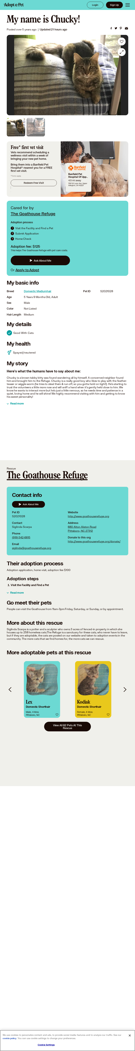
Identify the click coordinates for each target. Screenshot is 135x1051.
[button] (42, 689)
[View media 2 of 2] (36, 127)
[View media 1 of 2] (16, 127)
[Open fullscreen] (122, 52)
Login (95, 4)
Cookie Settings (46, 1045)
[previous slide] (10, 689)
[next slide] (124, 689)
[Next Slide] (123, 75)
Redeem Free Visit (34, 182)
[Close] (129, 1035)
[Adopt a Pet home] (14, 5)
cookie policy (9, 1038)
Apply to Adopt (27, 270)
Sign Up (114, 4)
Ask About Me (42, 260)
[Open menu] (127, 5)
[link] (111, 28)
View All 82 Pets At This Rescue (67, 727)
